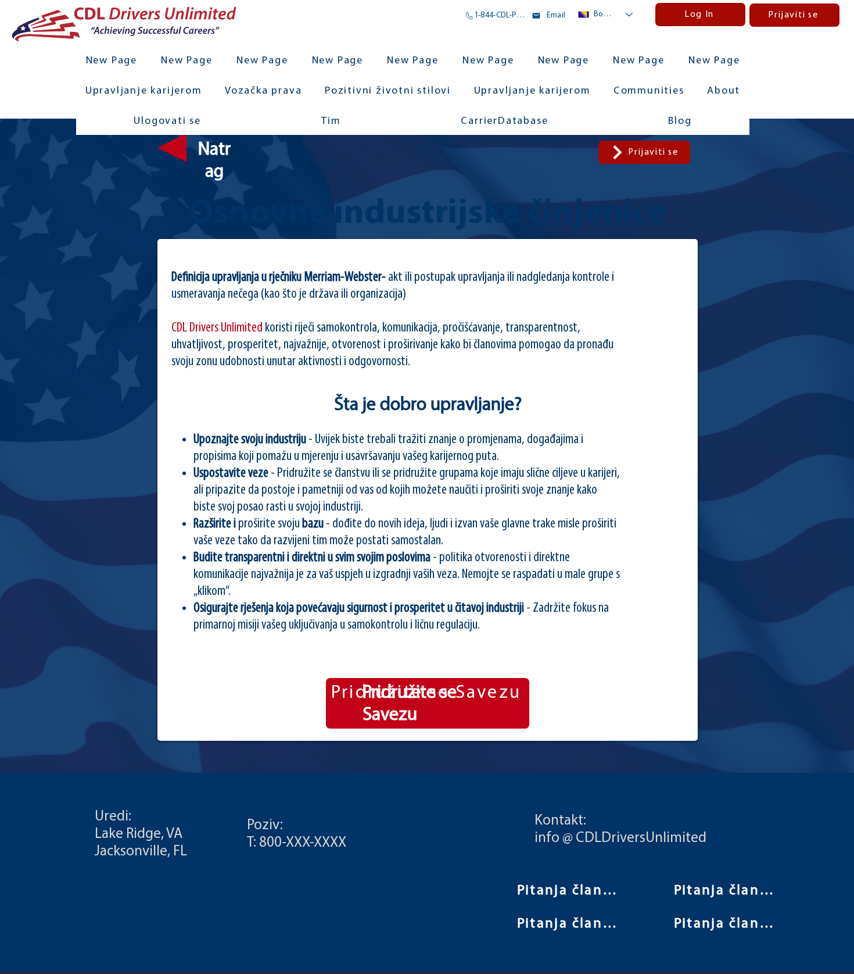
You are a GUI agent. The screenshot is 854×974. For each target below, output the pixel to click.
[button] (648, 92)
